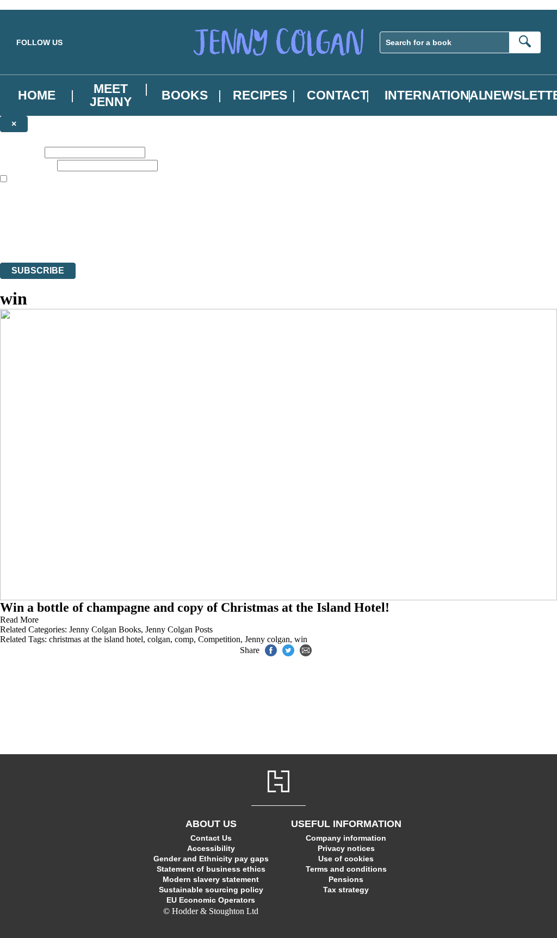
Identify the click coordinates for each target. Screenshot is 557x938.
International (435, 95)
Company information (346, 838)
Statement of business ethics (211, 869)
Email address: (27, 165)
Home (36, 95)
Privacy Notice (216, 238)
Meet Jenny (111, 95)
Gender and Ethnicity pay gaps (211, 858)
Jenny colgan (267, 639)
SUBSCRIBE (37, 270)
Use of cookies (346, 858)
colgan (158, 639)
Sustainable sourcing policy (211, 889)
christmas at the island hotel (96, 639)
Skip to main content (35, 4)
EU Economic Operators (210, 900)
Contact (337, 95)
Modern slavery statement (211, 879)
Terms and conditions (346, 869)
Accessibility (211, 848)
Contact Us (211, 838)
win (300, 639)
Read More (19, 619)
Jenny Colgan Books (105, 629)
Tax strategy (346, 889)
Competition (219, 639)
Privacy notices (346, 848)
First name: (21, 152)
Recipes (260, 95)
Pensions (346, 879)
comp (184, 639)
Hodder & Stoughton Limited (129, 228)
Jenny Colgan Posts (179, 629)
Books (185, 95)
